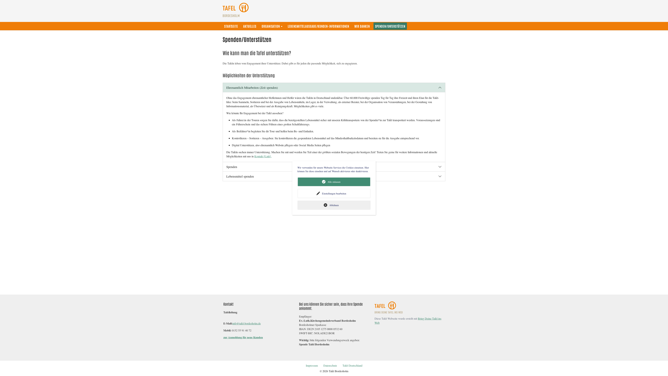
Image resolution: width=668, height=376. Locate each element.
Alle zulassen (334, 181)
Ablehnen (334, 205)
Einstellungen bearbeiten (334, 193)
